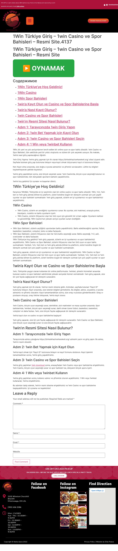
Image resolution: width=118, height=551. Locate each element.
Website (16, 451)
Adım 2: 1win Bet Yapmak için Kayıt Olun (48, 133)
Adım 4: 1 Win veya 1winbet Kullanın (45, 144)
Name (16, 433)
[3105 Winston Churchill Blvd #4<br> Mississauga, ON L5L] (4, 496)
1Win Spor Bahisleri (32, 98)
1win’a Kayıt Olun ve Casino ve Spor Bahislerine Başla (58, 104)
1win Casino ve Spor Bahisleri (40, 116)
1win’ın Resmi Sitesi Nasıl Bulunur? (44, 121)
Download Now (113, 4)
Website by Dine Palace (105, 542)
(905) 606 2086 (14, 507)
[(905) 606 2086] (4, 507)
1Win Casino (27, 93)
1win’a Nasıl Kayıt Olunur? (37, 110)
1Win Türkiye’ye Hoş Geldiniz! (40, 87)
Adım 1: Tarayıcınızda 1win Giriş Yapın (46, 127)
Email (16, 442)
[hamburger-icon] (30, 21)
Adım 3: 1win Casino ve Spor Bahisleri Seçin (51, 139)
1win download (38, 365)
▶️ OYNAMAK (44, 68)
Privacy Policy (89, 542)
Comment (18, 403)
